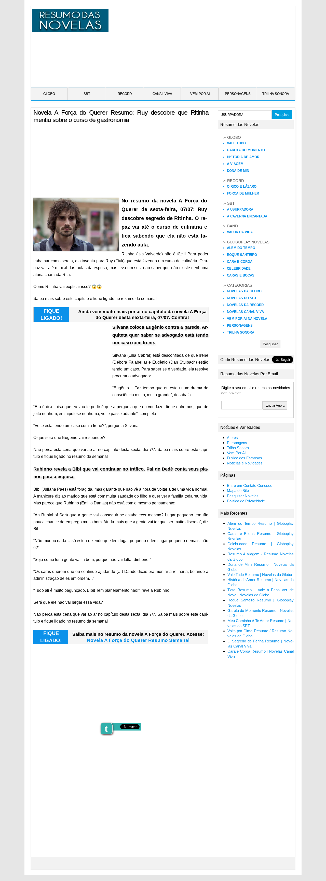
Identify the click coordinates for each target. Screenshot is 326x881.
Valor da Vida (240, 232)
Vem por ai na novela (247, 319)
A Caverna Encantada (247, 216)
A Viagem (235, 164)
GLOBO (49, 94)
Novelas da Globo (244, 291)
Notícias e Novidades (245, 463)
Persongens (237, 443)
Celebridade (239, 268)
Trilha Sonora (240, 332)
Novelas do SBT (241, 298)
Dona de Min (238, 171)
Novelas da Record (245, 305)
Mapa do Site (238, 491)
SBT (87, 94)
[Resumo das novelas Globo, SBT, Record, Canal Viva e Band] (69, 29)
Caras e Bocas (240, 275)
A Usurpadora (240, 209)
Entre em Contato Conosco (249, 486)
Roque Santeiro (242, 255)
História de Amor (243, 157)
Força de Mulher (243, 193)
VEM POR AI (200, 94)
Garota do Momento (246, 150)
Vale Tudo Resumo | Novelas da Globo (259, 575)
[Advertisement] (201, 44)
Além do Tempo (241, 248)
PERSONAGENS (238, 94)
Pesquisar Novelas (243, 496)
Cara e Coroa (239, 262)
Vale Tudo (236, 143)
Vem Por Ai (236, 453)
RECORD (125, 94)
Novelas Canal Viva (245, 312)
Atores (232, 438)
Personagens (240, 325)
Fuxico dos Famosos (244, 458)
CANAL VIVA (162, 94)
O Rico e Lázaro (241, 186)
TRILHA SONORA (275, 94)
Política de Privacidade (246, 501)
